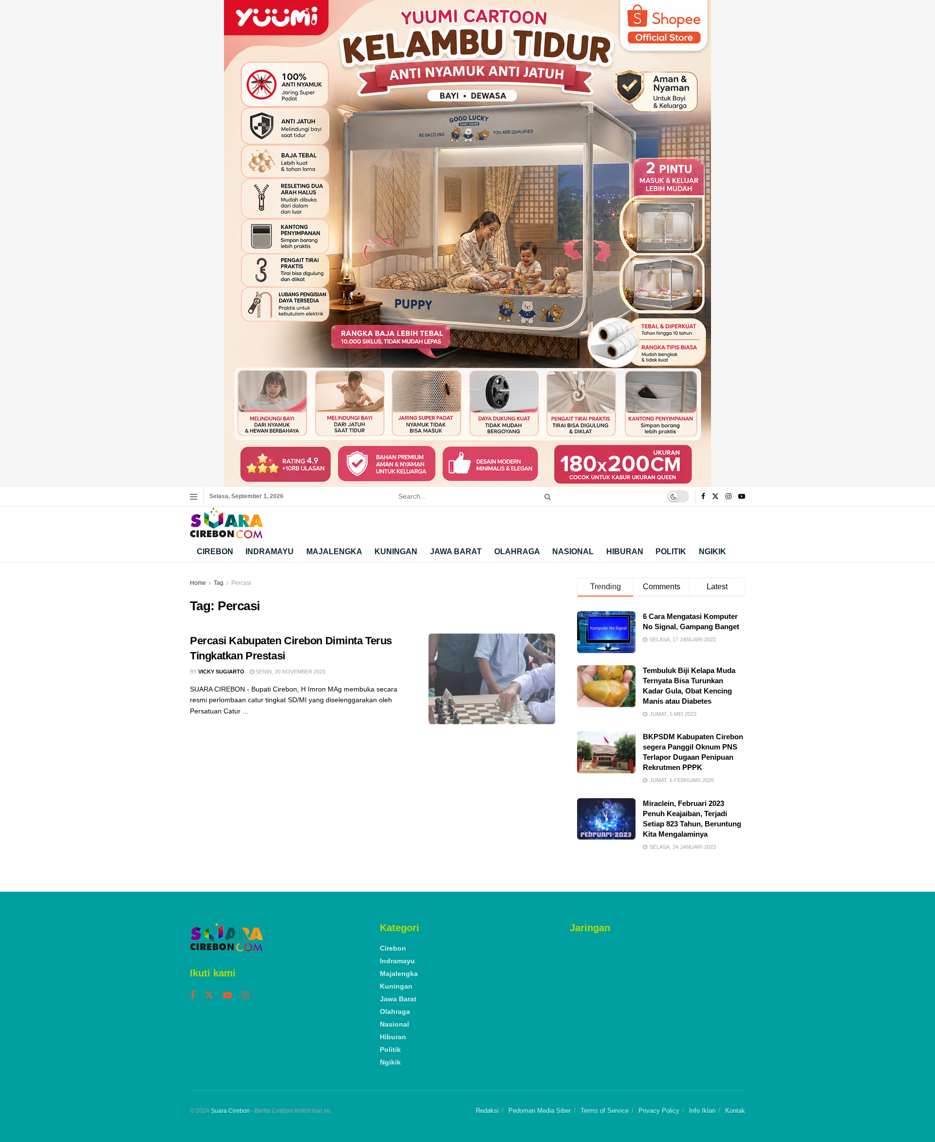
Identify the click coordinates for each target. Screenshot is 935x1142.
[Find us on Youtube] (741, 496)
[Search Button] (546, 496)
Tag (219, 583)
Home (198, 583)
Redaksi (487, 1110)
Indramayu (269, 551)
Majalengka (334, 551)
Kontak (735, 1110)
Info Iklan (702, 1110)
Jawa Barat (456, 551)
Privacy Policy (658, 1110)
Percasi (241, 583)
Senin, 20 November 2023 (289, 671)
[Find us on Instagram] (728, 496)
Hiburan (624, 551)
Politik (670, 551)
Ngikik (712, 551)
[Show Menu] (193, 497)
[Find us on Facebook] (703, 496)
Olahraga (517, 551)
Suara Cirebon (230, 1110)
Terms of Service (604, 1110)
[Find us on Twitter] (715, 496)
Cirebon (215, 551)
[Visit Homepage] (226, 523)
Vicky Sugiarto (221, 671)
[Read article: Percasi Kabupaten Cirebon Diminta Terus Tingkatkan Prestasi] (492, 679)
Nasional (573, 551)
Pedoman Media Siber (539, 1110)
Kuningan (395, 551)
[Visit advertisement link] (467, 243)
